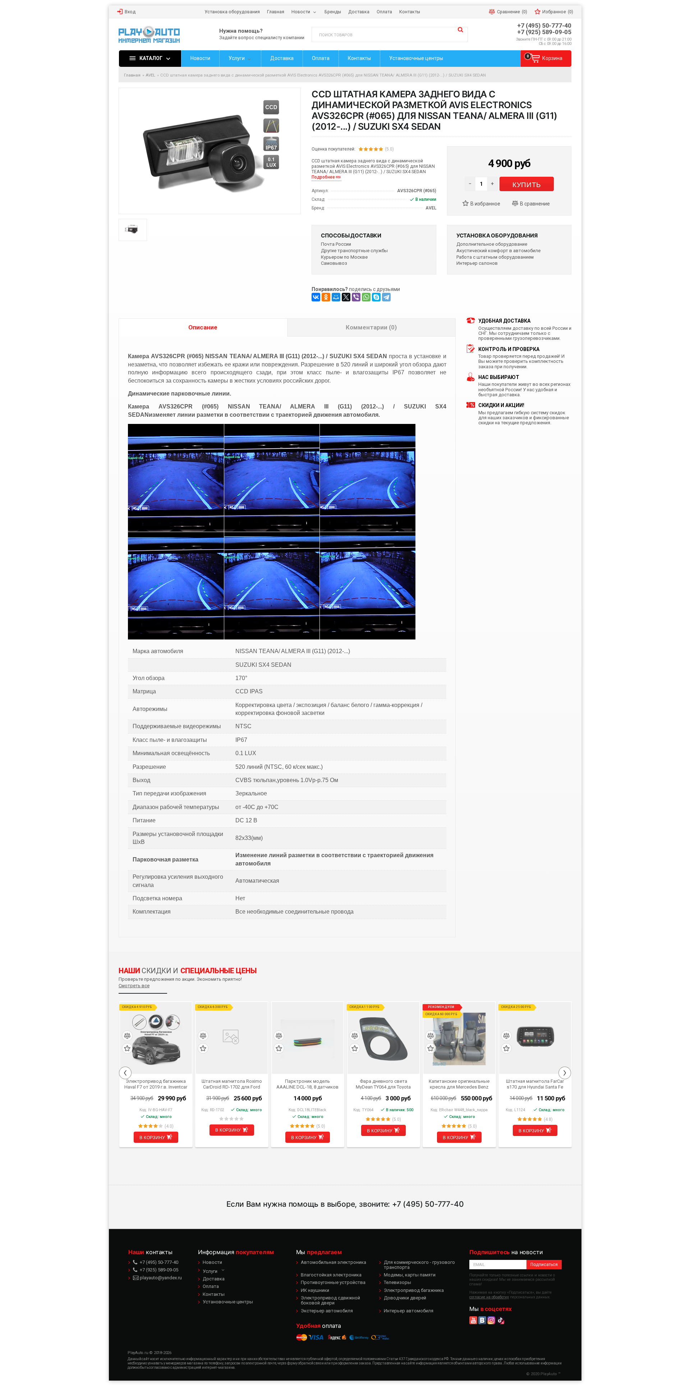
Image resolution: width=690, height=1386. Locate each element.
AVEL (150, 75)
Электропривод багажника (414, 1290)
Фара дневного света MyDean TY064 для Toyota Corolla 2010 (383, 1083)
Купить (526, 184)
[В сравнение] (534, 204)
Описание (202, 327)
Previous (125, 1073)
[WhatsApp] (366, 297)
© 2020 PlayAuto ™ (543, 1374)
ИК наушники (315, 1290)
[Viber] (356, 297)
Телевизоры (397, 1282)
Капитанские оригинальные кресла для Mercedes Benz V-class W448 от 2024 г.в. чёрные (459, 1083)
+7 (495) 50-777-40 (544, 26)
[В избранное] (484, 204)
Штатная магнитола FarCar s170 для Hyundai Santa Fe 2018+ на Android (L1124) (535, 1083)
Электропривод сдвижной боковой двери (330, 1300)
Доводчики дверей (405, 1297)
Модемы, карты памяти (410, 1275)
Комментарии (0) (371, 327)
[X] (346, 297)
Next (564, 1073)
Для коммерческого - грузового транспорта (419, 1265)
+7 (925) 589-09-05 (544, 32)
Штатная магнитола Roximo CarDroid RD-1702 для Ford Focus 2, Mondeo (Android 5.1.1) (232, 1083)
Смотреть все (134, 985)
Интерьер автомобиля (408, 1310)
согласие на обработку (489, 1297)
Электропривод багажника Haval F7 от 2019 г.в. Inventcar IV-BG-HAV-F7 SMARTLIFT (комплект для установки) (155, 1083)
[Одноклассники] (326, 297)
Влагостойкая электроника (331, 1275)
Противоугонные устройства (333, 1282)
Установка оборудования (497, 235)
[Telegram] (386, 297)
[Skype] (376, 297)
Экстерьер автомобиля (327, 1310)
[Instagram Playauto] (491, 1320)
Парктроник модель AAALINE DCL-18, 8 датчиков (307, 1083)
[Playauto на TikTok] (500, 1320)
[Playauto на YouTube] (473, 1320)
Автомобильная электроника (333, 1262)
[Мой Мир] (336, 297)
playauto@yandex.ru (160, 1277)
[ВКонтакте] (316, 297)
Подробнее (323, 177)
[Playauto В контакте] (482, 1320)
